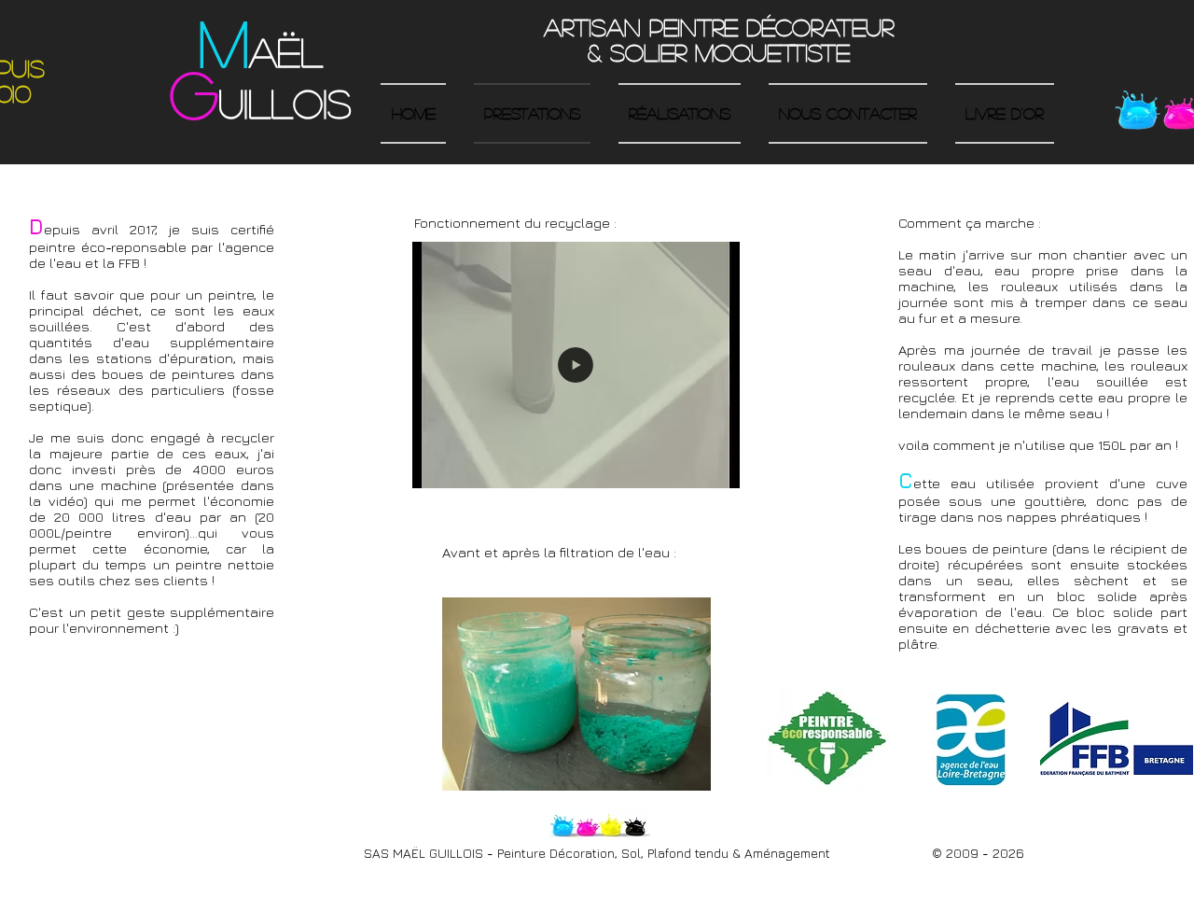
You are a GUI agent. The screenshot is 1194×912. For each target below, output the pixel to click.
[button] (576, 465)
